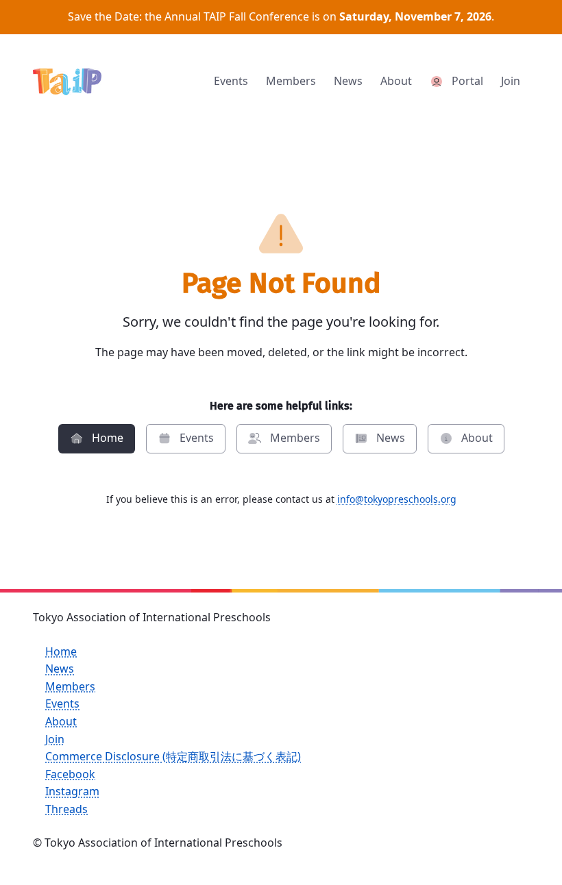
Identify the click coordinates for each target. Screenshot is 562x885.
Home (61, 651)
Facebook (70, 774)
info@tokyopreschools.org (396, 499)
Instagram (72, 791)
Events (62, 703)
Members (70, 686)
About (61, 721)
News (59, 668)
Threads (66, 809)
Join (54, 739)
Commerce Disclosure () (173, 756)
